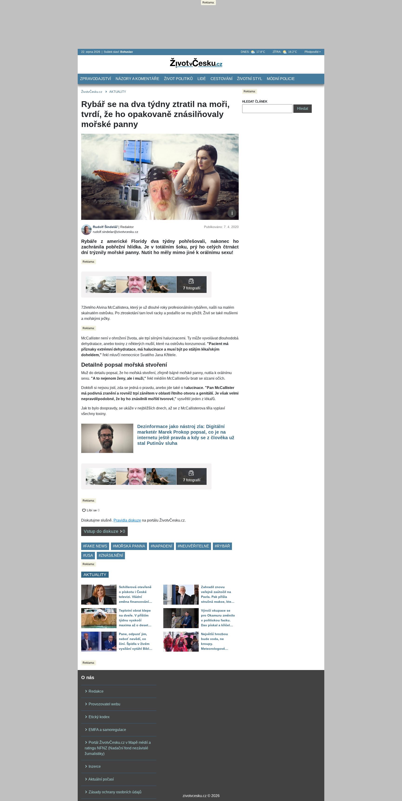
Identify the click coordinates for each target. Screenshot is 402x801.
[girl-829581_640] (161, 284)
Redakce (96, 691)
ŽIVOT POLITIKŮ (178, 79)
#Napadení (161, 546)
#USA (88, 555)
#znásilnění (111, 555)
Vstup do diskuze (104, 531)
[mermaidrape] (131, 284)
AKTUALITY (117, 92)
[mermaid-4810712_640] (192, 284)
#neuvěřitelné (193, 546)
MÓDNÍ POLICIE (281, 79)
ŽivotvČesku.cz (91, 92)
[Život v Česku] (196, 63)
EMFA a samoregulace (107, 730)
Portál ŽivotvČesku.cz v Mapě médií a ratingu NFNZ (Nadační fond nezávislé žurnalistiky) (118, 748)
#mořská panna (129, 546)
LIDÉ (202, 79)
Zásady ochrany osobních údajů (114, 792)
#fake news (95, 546)
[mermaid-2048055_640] (101, 284)
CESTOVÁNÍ (221, 79)
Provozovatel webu (104, 704)
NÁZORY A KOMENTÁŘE (137, 79)
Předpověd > (313, 52)
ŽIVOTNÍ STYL (249, 79)
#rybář (222, 546)
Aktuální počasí (101, 779)
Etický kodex (99, 717)
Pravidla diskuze (127, 520)
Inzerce (94, 766)
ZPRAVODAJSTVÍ (95, 79)
